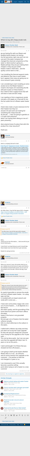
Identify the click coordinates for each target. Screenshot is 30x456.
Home (21, 424)
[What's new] (25, 1)
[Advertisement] (15, 19)
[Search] (28, 1)
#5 (28, 262)
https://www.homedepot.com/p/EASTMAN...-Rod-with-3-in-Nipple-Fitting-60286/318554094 (14, 212)
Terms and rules (4, 424)
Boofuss (5, 382)
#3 (28, 208)
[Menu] (2, 1)
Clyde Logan (6, 403)
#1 (28, 50)
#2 (28, 141)
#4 (28, 226)
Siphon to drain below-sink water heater (16, 381)
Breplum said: (5, 229)
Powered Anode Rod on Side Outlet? (15, 408)
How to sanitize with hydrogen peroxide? (16, 387)
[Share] (27, 51)
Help (18, 424)
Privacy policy (12, 424)
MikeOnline (6, 389)
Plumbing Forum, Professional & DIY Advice (16, 395)
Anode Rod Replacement (11, 394)
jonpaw (5, 409)
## (28, 167)
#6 (28, 280)
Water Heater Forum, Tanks (14, 382)
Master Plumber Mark (7, 42)
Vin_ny (5, 395)
